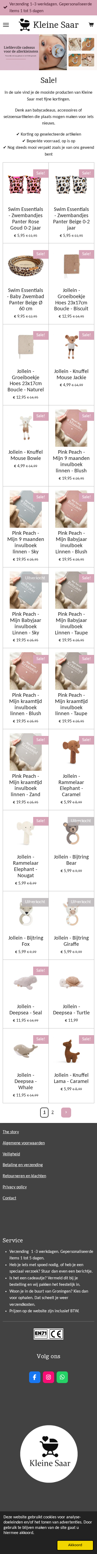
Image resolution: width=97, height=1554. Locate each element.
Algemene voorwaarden (24, 1143)
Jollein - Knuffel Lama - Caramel (71, 1078)
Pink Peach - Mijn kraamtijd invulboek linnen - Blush (25, 705)
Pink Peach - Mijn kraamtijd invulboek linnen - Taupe (71, 705)
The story (11, 1132)
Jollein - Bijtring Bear (71, 860)
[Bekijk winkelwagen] (91, 24)
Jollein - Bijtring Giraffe (71, 941)
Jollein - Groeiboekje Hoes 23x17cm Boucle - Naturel (26, 381)
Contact (9, 1198)
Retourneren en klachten (24, 1176)
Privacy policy (15, 1187)
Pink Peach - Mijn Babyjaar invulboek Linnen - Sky (25, 624)
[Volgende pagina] (66, 1113)
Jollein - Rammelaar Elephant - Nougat (26, 867)
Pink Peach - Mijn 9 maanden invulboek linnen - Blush (71, 462)
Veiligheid (11, 1154)
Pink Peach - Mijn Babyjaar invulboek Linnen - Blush (71, 543)
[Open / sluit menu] (6, 24)
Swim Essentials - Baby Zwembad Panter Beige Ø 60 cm (25, 300)
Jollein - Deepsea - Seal (25, 1010)
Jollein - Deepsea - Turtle (71, 1010)
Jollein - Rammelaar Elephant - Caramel (71, 786)
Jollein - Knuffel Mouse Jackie (71, 375)
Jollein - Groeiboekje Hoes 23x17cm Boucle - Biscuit (71, 300)
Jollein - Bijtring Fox (25, 941)
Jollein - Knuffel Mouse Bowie (25, 455)
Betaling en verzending (23, 1165)
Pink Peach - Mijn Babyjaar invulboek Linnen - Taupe (71, 624)
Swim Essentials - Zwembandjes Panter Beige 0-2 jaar (71, 219)
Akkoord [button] (75, 1545)
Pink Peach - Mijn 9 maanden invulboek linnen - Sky (25, 543)
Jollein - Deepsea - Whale (26, 1082)
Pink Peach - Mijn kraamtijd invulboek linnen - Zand (25, 786)
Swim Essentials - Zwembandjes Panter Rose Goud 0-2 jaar (25, 219)
